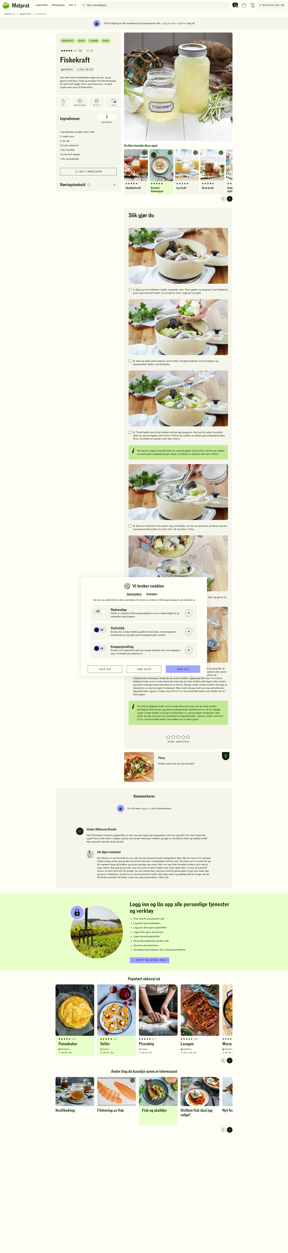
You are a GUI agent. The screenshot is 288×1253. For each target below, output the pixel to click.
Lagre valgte (144, 669)
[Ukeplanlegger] (244, 5)
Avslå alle (105, 669)
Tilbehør (93, 41)
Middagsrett (67, 41)
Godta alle (183, 669)
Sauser (105, 41)
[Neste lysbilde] (229, 199)
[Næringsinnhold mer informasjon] (89, 185)
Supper (81, 41)
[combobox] (155, 5)
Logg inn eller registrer (174, 23)
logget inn (146, 808)
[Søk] (84, 5)
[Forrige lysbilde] (223, 199)
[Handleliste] (252, 5)
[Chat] (235, 5)
